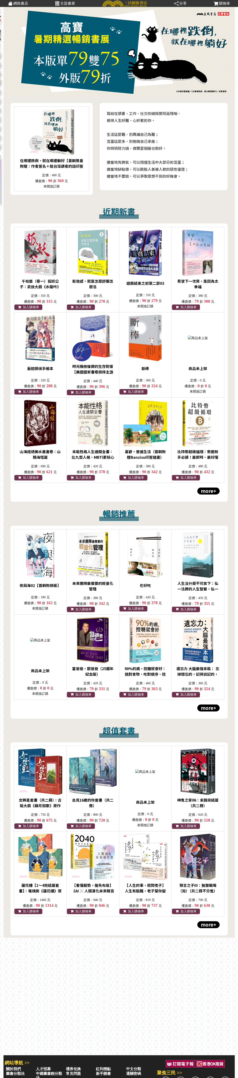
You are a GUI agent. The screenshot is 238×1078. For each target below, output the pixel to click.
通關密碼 (133, 1073)
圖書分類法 (15, 1073)
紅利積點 (103, 1069)
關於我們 (13, 1069)
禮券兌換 (73, 1069)
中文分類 (133, 1069)
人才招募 (43, 1069)
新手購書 (103, 1073)
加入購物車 (30, 307)
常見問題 (73, 1073)
